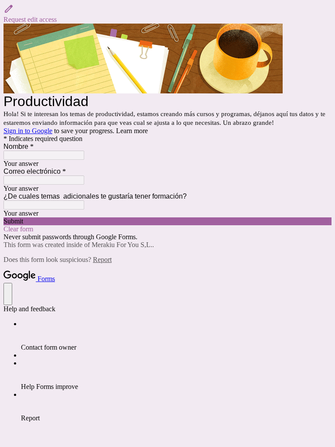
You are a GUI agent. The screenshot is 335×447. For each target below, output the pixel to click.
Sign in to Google (27, 130)
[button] (167, 13)
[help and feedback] (7, 294)
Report (102, 259)
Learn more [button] (132, 130)
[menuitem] (176, 335)
